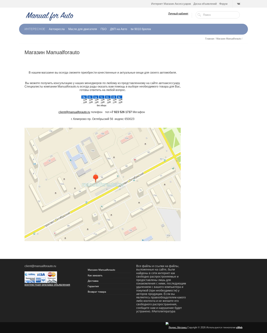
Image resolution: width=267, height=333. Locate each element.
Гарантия (93, 286)
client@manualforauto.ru (74, 112)
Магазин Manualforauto (101, 269)
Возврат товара (97, 291)
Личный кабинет (178, 13)
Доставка (93, 280)
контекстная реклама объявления (47, 284)
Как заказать (95, 275)
